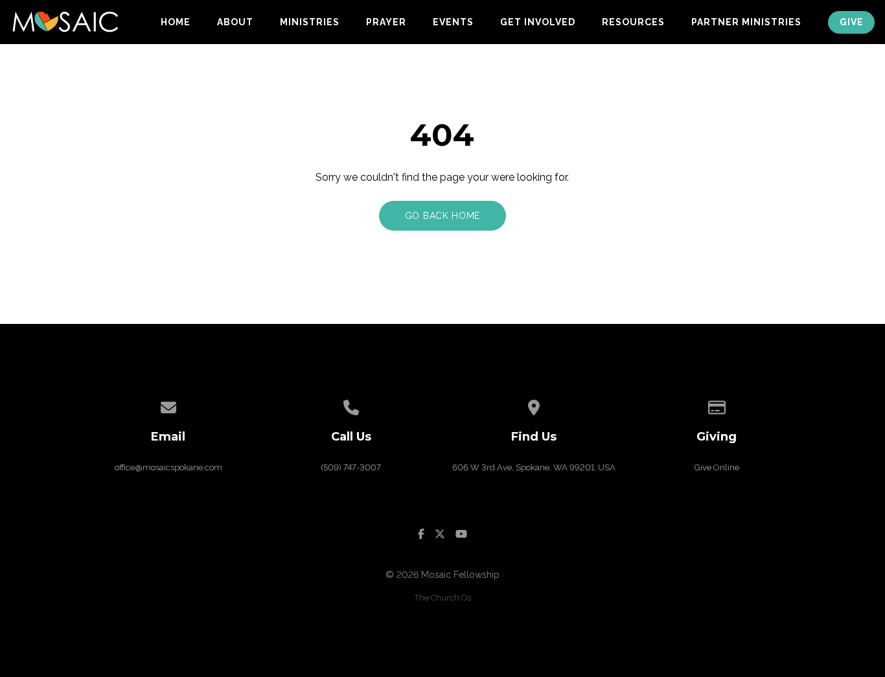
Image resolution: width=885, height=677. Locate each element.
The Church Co (443, 597)
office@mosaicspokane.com (168, 467)
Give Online (717, 467)
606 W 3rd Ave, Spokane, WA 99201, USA (533, 467)
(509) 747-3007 (351, 467)
